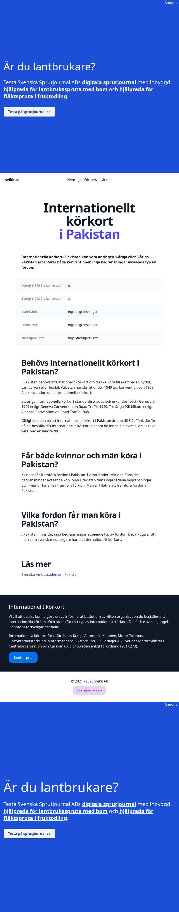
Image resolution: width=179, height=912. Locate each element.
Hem (71, 179)
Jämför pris (88, 179)
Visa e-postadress (89, 690)
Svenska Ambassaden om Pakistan (50, 574)
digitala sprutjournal (109, 82)
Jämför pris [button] (23, 657)
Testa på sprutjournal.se (29, 111)
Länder (106, 179)
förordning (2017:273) (119, 646)
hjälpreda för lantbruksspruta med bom (55, 89)
